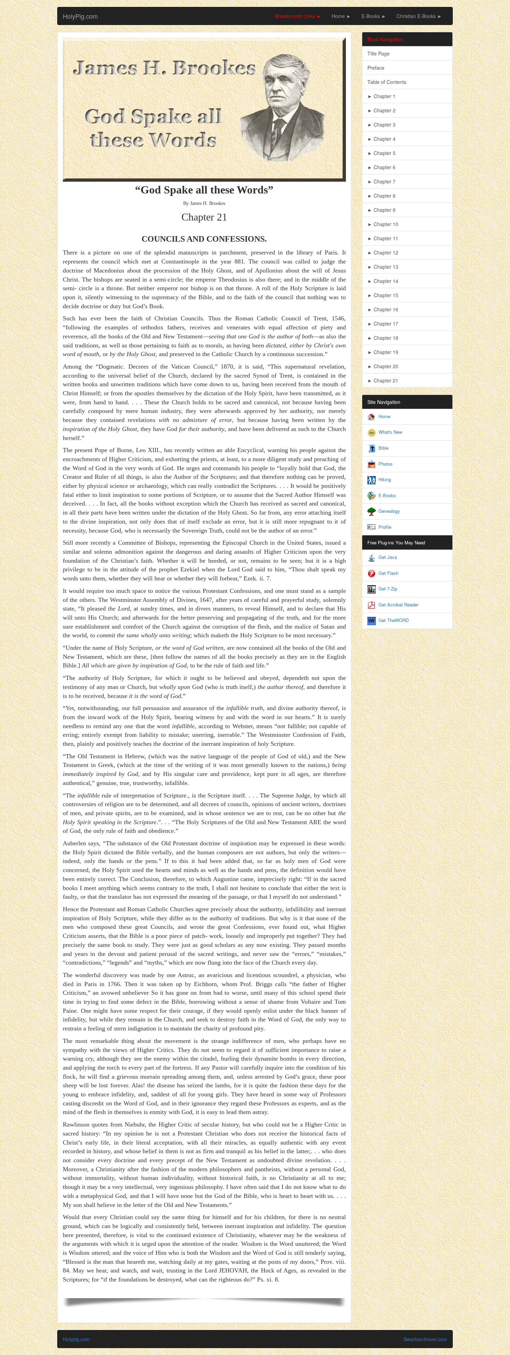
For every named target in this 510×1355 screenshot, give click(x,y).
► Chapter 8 (381, 195)
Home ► (341, 15)
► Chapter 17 (382, 323)
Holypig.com (76, 1339)
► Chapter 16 (382, 309)
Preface (375, 67)
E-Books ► (374, 15)
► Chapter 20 (382, 366)
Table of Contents (386, 81)
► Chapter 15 (382, 295)
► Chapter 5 (381, 152)
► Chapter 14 (382, 280)
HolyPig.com (80, 15)
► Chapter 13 (382, 266)
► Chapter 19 (382, 351)
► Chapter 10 (382, 224)
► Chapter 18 (382, 337)
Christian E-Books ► (419, 15)
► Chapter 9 (381, 209)
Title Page (378, 53)
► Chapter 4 (381, 138)
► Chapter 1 (381, 96)
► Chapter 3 (381, 124)
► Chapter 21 (382, 380)
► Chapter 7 (381, 181)
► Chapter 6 (381, 167)
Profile (385, 527)
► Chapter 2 (381, 110)
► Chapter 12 (382, 252)
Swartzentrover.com (425, 1339)
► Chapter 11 (382, 238)
